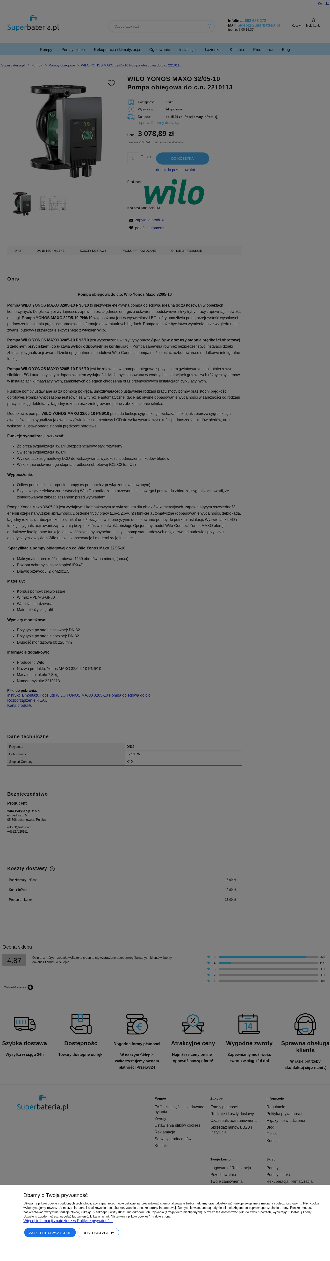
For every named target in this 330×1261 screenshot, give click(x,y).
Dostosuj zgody (98, 1233)
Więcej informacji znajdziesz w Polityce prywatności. (68, 1221)
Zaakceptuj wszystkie (50, 1233)
